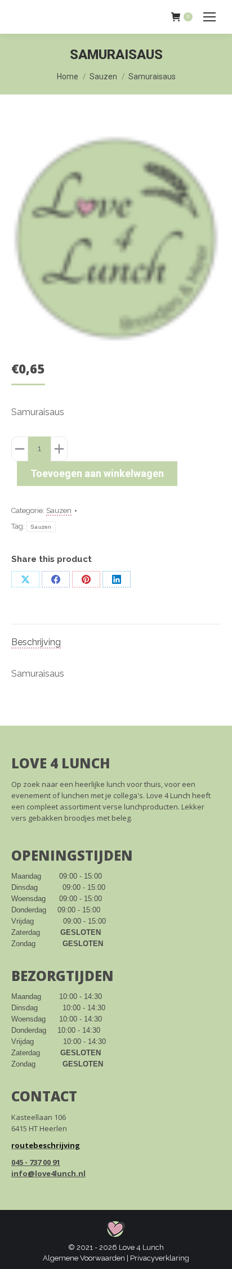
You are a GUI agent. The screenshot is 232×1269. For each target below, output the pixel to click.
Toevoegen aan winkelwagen (97, 473)
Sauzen (59, 510)
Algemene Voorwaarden (84, 1258)
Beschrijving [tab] (36, 642)
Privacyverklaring (159, 1258)
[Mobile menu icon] (209, 17)
